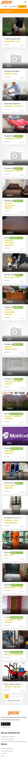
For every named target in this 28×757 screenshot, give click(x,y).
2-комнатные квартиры (10, 381)
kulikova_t (10, 512)
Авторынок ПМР (5, 727)
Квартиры (19, 381)
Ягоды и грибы (19, 171)
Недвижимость (8, 208)
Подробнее (21, 45)
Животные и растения (9, 41)
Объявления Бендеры (7, 741)
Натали (9, 373)
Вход (2, 756)
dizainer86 (10, 163)
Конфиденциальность (7, 748)
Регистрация (13, 6)
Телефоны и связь (8, 453)
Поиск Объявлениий (7, 751)
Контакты (4, 753)
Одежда (16, 520)
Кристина (10, 408)
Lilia (8, 611)
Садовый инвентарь (18, 654)
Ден (8, 679)
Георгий (9, 130)
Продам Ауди (9, 136)
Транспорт (18, 138)
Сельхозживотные (9, 418)
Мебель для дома (8, 240)
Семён (9, 579)
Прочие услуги (8, 686)
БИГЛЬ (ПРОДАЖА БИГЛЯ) (15, 275)
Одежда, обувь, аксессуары (10, 522)
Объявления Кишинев (7, 739)
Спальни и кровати (9, 245)
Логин (5, 6)
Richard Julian (11, 477)
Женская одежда (8, 520)
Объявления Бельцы (21, 741)
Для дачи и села (8, 73)
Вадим (9, 33)
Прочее (6, 555)
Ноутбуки (20, 587)
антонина (10, 232)
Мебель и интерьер (9, 242)
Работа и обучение (9, 106)
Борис (9, 66)
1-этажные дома (8, 203)
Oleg (9, 547)
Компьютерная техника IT (10, 587)
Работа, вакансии (18, 106)
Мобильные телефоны (9, 485)
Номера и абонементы (9, 451)
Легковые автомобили (9, 138)
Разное (15, 73)
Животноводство (17, 416)
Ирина (9, 338)
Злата (9, 269)
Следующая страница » (14, 700)
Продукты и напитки (9, 171)
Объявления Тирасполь (8, 736)
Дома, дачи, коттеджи (9, 205)
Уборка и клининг (17, 686)
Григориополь (7, 11)
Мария (9, 443)
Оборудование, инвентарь (10, 349)
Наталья (10, 195)
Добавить (23, 6)
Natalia (9, 98)
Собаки (18, 41)
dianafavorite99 (11, 646)
